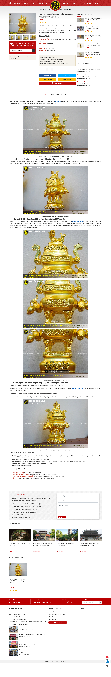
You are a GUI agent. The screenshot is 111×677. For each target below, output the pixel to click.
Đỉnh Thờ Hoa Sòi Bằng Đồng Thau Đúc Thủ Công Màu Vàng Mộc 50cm (92, 45)
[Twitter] (67, 602)
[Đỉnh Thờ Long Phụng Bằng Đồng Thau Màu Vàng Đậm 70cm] (80, 20)
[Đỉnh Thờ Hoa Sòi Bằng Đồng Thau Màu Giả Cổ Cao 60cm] (80, 28)
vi (101, 3)
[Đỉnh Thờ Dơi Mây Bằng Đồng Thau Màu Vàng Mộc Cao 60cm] (80, 54)
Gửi (33, 50)
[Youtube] (71, 602)
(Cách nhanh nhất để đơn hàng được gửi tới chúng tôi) (57, 84)
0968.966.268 (20, 515)
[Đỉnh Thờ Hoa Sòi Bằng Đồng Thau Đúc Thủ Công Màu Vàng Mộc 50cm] (80, 45)
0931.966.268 (27, 636)
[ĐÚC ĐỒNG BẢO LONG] (55, 5)
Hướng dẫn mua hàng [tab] (58, 95)
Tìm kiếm (88, 3)
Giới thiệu (17, 3)
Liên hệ (80, 3)
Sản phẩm (26, 3)
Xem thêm (14, 551)
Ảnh (47, 3)
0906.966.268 (27, 646)
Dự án (41, 3)
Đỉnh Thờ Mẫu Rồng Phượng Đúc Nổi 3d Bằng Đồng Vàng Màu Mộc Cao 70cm (93, 37)
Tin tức (34, 3)
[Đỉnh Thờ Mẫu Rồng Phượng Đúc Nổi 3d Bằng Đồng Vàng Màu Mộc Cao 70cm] (80, 37)
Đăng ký (61, 517)
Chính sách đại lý (53, 619)
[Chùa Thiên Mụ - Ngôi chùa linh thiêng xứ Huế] (67, 535)
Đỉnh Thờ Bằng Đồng (65, 9)
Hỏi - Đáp (51, 616)
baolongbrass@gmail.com (22, 517)
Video (73, 3)
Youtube (107, 659)
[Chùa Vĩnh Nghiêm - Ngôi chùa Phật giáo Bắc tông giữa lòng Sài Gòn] (44, 535)
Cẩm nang (66, 3)
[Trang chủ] (10, 3)
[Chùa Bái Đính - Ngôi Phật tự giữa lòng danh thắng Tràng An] (91, 535)
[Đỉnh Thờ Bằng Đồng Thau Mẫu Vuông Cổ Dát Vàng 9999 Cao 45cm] (18, 569)
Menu (96, 3)
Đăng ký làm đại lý (57, 622)
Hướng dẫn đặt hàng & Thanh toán (57, 612)
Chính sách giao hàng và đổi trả (57, 614)
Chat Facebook (47, 75)
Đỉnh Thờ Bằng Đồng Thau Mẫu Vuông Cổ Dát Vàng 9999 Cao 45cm (17, 581)
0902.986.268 (27, 654)
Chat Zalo (67, 75)
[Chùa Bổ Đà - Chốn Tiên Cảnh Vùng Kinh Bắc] (20, 535)
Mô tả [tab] (47, 95)
